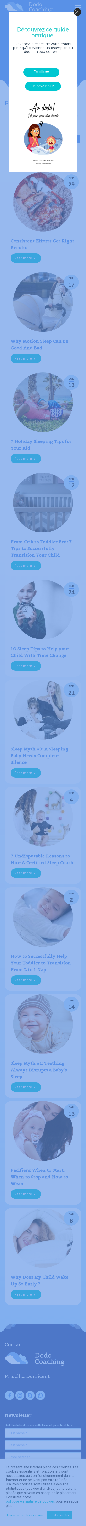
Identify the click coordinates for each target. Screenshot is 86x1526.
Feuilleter (41, 72)
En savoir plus (43, 86)
